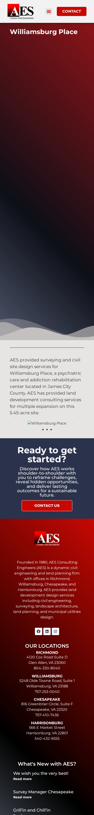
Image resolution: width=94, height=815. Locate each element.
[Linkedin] (47, 631)
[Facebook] (38, 631)
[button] (48, 11)
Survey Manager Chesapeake (43, 791)
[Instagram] (55, 631)
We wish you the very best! (40, 773)
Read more (22, 779)
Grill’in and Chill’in (31, 810)
